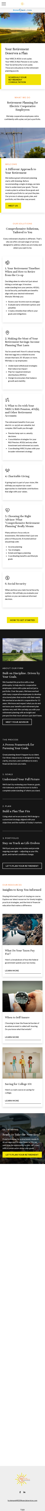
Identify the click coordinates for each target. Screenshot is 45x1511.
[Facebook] (20, 1492)
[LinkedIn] (24, 1492)
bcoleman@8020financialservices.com (22, 1500)
